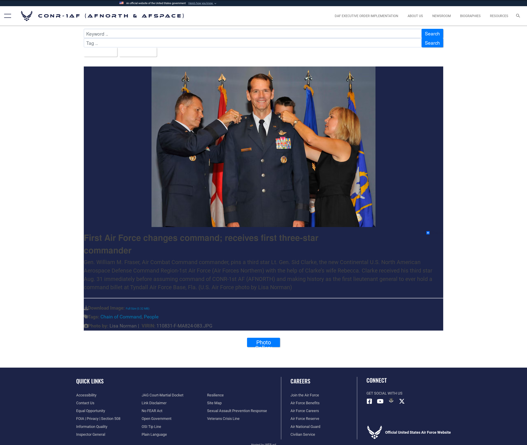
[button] (202, 3)
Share (436, 232)
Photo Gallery (263, 343)
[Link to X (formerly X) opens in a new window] (402, 401)
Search (432, 33)
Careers (300, 381)
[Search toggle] (518, 16)
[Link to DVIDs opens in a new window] (391, 400)
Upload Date (136, 52)
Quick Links (90, 381)
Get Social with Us (384, 393)
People (151, 317)
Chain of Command (121, 317)
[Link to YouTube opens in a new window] (380, 401)
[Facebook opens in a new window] (369, 401)
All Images (98, 52)
